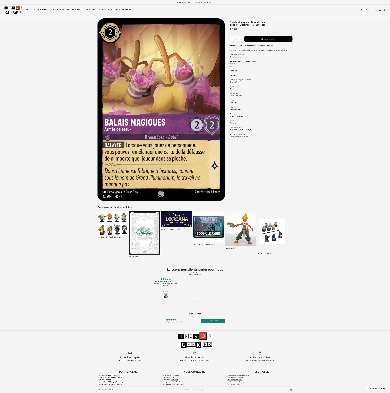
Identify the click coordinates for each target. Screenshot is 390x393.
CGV (229, 377)
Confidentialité (232, 382)
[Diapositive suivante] (290, 234)
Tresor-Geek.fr (107, 389)
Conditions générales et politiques (195, 390)
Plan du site (231, 384)
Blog (238, 384)
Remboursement (237, 377)
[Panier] (384, 10)
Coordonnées (244, 375)
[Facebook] (291, 390)
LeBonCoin (178, 382)
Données (242, 382)
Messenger (174, 379)
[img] (195, 272)
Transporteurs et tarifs (235, 379)
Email (172, 377)
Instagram (175, 384)
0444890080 (174, 375)
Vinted (172, 382)
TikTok (169, 384)
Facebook (182, 384)
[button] (193, 301)
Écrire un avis (213, 321)
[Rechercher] (376, 10)
